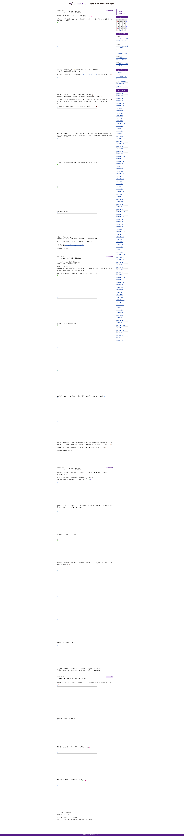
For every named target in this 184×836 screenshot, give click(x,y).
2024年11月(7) (120, 126)
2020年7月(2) (119, 204)
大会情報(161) (120, 83)
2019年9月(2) (119, 219)
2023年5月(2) (119, 151)
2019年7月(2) (119, 221)
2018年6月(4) (119, 244)
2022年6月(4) (119, 171)
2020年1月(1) (119, 209)
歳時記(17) (119, 86)
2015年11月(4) (120, 302)
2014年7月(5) (119, 335)
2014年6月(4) (119, 337)
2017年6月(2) (119, 269)
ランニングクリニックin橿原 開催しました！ (122, 40)
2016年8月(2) (119, 287)
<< (118, 19)
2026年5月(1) (119, 95)
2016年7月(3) (119, 290)
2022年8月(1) (119, 166)
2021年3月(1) (119, 184)
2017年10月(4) (120, 259)
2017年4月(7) (119, 274)
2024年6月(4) (119, 131)
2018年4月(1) (119, 249)
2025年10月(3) (120, 105)
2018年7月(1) (119, 242)
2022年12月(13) (120, 156)
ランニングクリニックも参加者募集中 (74, 245)
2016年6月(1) (119, 292)
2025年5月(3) (119, 116)
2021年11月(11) (120, 176)
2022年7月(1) (119, 168)
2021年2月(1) (119, 186)
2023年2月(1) (119, 153)
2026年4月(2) (119, 98)
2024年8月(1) (119, 128)
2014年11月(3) (120, 327)
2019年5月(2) (119, 224)
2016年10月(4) (120, 282)
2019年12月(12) (120, 211)
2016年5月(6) (119, 295)
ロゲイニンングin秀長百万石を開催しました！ (122, 47)
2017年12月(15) (120, 254)
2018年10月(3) (120, 237)
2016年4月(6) (119, 297)
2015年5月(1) (119, 315)
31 (120, 30)
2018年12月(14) (120, 232)
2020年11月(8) (120, 194)
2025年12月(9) (120, 103)
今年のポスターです (121, 53)
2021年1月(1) (119, 189)
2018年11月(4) (120, 234)
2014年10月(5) (120, 330)
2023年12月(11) (120, 138)
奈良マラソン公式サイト (122, 12)
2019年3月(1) (119, 226)
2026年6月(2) (119, 93)
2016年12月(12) (120, 277)
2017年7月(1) (119, 267)
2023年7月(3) (119, 146)
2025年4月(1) (119, 118)
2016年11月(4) (120, 279)
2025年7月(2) (119, 111)
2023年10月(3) (120, 143)
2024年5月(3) (119, 133)
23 (118, 28)
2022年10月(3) (120, 161)
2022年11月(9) (120, 158)
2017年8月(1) (119, 264)
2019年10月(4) (120, 216)
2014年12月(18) (120, 325)
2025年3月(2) (119, 121)
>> (125, 19)
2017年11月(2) (120, 257)
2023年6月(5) (119, 148)
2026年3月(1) (119, 100)
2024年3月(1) (119, 136)
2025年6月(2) (119, 113)
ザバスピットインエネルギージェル (89, 74)
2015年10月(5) (120, 305)
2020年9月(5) (119, 199)
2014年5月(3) (119, 340)
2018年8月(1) (119, 239)
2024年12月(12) (120, 123)
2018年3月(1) (119, 252)
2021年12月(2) (120, 174)
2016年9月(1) (119, 284)
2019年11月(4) (120, 214)
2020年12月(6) (120, 191)
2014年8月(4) (119, 332)
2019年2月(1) (119, 229)
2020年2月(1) (119, 206)
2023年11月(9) (120, 141)
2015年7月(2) (119, 310)
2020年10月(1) (120, 196)
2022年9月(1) (119, 163)
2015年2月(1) (119, 322)
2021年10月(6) (120, 179)
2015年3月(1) (119, 320)
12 (123, 24)
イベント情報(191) (121, 81)
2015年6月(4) (119, 312)
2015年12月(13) (120, 300)
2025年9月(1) (119, 108)
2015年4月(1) (119, 317)
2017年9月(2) (119, 262)
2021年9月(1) (119, 181)
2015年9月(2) (119, 307)
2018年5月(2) (119, 247)
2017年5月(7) (119, 272)
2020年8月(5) (119, 201)
